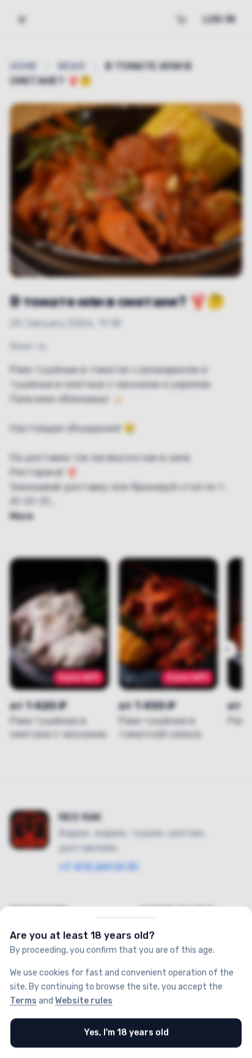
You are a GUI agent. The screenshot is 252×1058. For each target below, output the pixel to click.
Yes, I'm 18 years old (126, 1032)
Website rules (84, 1000)
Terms (23, 1000)
